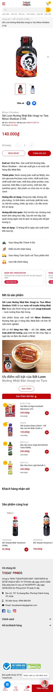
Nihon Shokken (10, 112)
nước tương (30, 14)
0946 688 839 (25, 601)
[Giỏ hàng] (47, 3)
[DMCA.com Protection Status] (34, 666)
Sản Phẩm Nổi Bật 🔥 (26, 396)
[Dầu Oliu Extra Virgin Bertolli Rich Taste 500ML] (10, 449)
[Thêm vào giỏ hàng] (47, 413)
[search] (48, 10)
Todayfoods (7, 678)
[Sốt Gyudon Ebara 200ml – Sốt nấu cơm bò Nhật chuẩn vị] (10, 429)
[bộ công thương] (14, 666)
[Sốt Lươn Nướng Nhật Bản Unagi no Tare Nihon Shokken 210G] (26, 57)
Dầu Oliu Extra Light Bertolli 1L (33, 465)
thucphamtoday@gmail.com (24, 605)
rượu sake (5, 14)
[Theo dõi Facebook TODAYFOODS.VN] (3, 611)
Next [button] (48, 57)
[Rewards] (7, 684)
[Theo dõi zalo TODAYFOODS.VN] (9, 611)
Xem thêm (26, 388)
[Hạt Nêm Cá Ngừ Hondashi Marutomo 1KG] (10, 410)
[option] (26, 57)
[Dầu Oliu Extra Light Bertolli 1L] (10, 468)
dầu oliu (22, 14)
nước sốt (39, 14)
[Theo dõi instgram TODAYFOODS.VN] (14, 611)
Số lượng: (6, 145)
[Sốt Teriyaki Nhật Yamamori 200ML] (15, 524)
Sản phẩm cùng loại (15, 504)
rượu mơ (14, 14)
